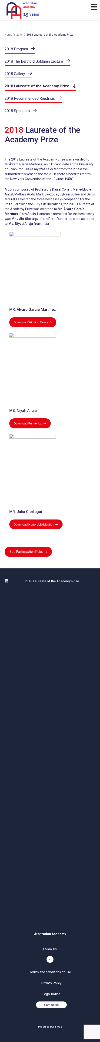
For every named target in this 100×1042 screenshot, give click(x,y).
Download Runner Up (28, 423)
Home (8, 34)
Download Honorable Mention (34, 524)
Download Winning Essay (31, 322)
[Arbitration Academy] (50, 10)
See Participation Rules (26, 551)
